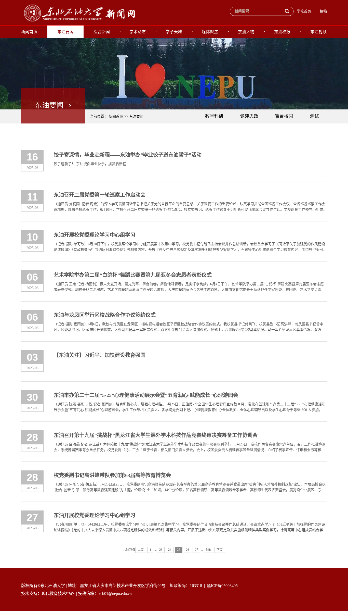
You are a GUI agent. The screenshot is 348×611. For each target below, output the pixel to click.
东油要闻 (65, 32)
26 (187, 550)
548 (208, 550)
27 (196, 550)
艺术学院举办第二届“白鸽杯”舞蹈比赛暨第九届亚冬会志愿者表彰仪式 (133, 275)
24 (169, 550)
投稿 (323, 11)
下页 (220, 550)
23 (160, 550)
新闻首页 (29, 32)
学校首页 (304, 11)
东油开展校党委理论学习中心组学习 (94, 235)
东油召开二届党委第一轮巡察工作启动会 (99, 195)
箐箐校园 (284, 116)
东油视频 (318, 32)
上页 (141, 550)
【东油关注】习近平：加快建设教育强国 (99, 355)
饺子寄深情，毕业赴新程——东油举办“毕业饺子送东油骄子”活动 (128, 155)
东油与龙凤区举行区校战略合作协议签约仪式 (105, 315)
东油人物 (246, 32)
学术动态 (137, 32)
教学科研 (214, 116)
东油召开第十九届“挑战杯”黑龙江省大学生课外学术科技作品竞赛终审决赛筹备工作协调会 (156, 435)
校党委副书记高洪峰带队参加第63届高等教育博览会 (112, 475)
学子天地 (174, 32)
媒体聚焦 (210, 32)
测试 (314, 116)
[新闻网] (78, 12)
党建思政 (249, 116)
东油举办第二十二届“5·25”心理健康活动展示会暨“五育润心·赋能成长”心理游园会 (146, 395)
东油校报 (282, 32)
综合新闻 (101, 32)
